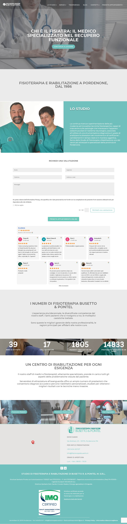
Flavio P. (25, 263)
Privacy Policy (90, 520)
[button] (33, 442)
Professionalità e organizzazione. (75, 246)
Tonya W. (26, 238)
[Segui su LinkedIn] (65, 468)
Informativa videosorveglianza (107, 520)
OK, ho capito (19, 205)
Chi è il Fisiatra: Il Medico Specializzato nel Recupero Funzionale (63, 35)
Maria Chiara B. (51, 238)
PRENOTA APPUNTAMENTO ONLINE (63, 219)
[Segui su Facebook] (61, 468)
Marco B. (89, 263)
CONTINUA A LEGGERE (63, 46)
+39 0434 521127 (73, 449)
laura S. (57, 263)
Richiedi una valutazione (102, 210)
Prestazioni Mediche (19, 412)
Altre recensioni (63, 286)
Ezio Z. (72, 238)
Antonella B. (98, 238)
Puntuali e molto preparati (22, 272)
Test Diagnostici (108, 412)
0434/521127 (40, 520)
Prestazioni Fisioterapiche (63, 412)
